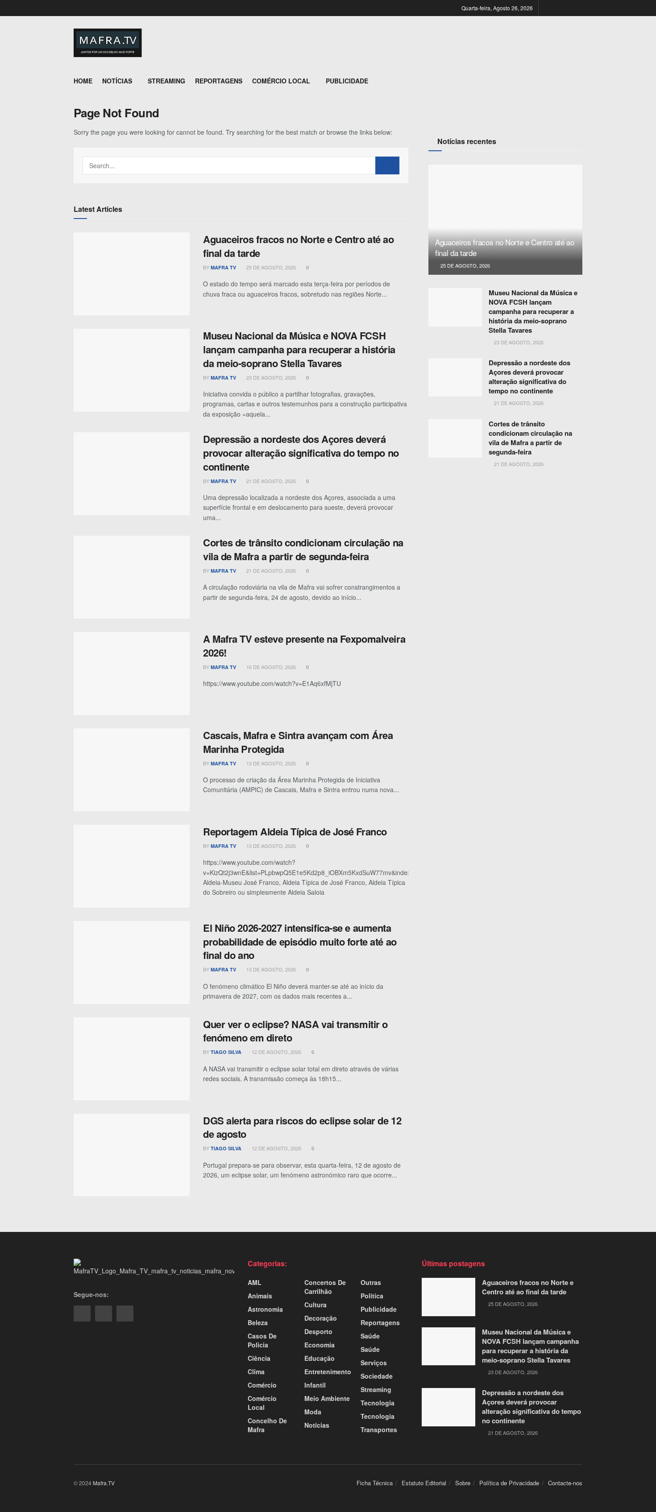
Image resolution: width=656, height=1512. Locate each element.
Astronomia (265, 1309)
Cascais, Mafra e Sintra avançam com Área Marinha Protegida (298, 742)
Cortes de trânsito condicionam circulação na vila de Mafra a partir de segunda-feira (303, 549)
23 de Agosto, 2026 (270, 377)
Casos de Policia (262, 1340)
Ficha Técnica (375, 1483)
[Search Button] (387, 165)
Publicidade (347, 80)
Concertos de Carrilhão (325, 1287)
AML (255, 1282)
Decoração (320, 1318)
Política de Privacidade (509, 1483)
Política (372, 1295)
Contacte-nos (565, 1483)
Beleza (258, 1322)
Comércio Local (281, 80)
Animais (260, 1295)
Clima (256, 1371)
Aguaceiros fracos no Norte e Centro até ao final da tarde (298, 246)
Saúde (370, 1335)
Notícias (117, 80)
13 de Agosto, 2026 (270, 763)
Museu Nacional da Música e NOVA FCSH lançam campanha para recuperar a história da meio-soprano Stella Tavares (299, 349)
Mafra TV (223, 267)
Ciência (259, 1358)
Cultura (315, 1304)
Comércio (262, 1384)
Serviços (374, 1362)
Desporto (318, 1331)
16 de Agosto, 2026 (270, 666)
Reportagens (218, 80)
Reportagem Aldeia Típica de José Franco (295, 831)
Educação (319, 1358)
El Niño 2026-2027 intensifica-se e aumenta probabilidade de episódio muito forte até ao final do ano (300, 942)
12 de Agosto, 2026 (275, 1051)
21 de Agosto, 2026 (270, 480)
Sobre (462, 1483)
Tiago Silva (226, 1052)
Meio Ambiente (327, 1398)
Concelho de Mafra (267, 1425)
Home (83, 80)
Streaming (166, 80)
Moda (312, 1411)
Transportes (379, 1429)
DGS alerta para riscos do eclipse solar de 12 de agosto (302, 1127)
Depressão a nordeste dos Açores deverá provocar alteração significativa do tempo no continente (301, 453)
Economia (319, 1344)
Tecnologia (377, 1402)
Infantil (315, 1384)
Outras (371, 1282)
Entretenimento (327, 1371)
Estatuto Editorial (424, 1483)
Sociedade (377, 1376)
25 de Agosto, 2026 (270, 267)
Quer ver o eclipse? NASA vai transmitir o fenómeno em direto (295, 1031)
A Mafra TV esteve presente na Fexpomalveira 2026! (304, 646)
